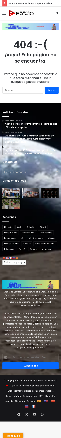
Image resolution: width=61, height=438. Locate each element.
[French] (10, 258)
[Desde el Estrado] (21, 13)
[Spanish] (16, 258)
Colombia (31, 227)
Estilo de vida (30, 396)
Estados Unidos (28, 232)
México (51, 238)
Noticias (27, 243)
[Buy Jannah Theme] (30, 26)
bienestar (8, 227)
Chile (19, 227)
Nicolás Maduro (11, 243)
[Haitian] (13, 258)
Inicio (8, 396)
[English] (7, 258)
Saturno (33, 249)
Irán (22, 238)
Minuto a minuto (36, 238)
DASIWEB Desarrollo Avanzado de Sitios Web (31, 385)
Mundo (17, 396)
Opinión (31, 401)
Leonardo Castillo (45, 390)
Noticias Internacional (45, 243)
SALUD (22, 249)
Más (41, 396)
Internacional (10, 238)
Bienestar (50, 396)
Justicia (9, 401)
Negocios (20, 401)
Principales (9, 249)
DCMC (43, 227)
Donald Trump (10, 232)
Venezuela (46, 249)
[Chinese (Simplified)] (3, 258)
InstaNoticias (46, 232)
